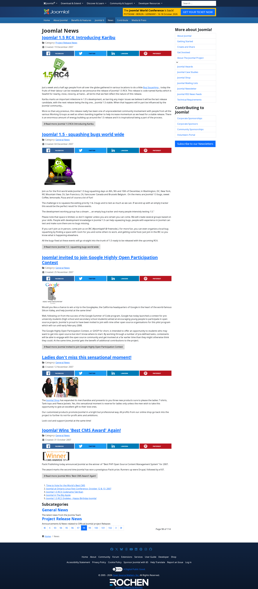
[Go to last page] (121, 527)
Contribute (122, 20)
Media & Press (139, 20)
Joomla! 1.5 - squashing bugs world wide (83, 134)
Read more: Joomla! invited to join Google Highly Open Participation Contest (84, 346)
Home (47, 20)
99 (90, 527)
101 (103, 527)
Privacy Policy (99, 562)
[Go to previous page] (49, 527)
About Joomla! (60, 20)
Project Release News (66, 42)
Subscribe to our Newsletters (195, 144)
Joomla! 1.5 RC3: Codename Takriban (64, 491)
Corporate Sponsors (187, 123)
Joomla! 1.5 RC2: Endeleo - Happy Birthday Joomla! (71, 498)
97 (78, 527)
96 (72, 527)
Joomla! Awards (185, 66)
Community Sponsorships (190, 129)
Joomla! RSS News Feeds (189, 94)
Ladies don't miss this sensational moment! (86, 357)
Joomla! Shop (53, 400)
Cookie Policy (114, 562)
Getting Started (185, 41)
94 (61, 527)
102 (110, 527)
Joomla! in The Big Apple (58, 495)
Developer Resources (150, 3)
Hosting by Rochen (129, 587)
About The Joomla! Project (190, 57)
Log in (188, 562)
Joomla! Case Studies (187, 72)
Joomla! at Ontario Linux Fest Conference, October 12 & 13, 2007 (78, 488)
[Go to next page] (116, 527)
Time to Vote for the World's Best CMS (65, 485)
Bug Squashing (150, 87)
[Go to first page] (45, 527)
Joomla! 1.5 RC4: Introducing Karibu (78, 37)
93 (55, 527)
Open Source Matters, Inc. (126, 575)
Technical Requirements (189, 99)
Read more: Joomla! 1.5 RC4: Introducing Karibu (69, 123)
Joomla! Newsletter (186, 88)
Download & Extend (71, 3)
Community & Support (121, 3)
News (110, 20)
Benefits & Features (81, 20)
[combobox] (199, 3)
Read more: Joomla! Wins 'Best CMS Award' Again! (70, 475)
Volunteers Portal (186, 134)
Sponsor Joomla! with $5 (136, 562)
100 (96, 527)
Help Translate (157, 562)
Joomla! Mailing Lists (187, 83)
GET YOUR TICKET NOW (198, 12)
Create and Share (186, 46)
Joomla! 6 (99, 20)
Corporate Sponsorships (189, 118)
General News (62, 139)
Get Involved (183, 52)
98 (84, 527)
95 (66, 527)
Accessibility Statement (78, 562)
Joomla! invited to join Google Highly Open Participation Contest (100, 259)
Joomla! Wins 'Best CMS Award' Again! (81, 430)
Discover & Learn (96, 3)
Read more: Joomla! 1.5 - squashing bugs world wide (72, 246)
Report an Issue (175, 562)
